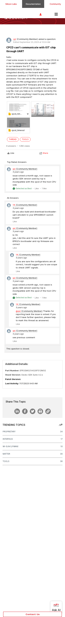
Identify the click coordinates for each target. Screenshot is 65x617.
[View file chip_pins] (42, 109)
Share (45, 153)
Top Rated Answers (17, 162)
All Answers (13, 198)
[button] (28, 114)
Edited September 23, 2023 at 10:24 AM (31, 42)
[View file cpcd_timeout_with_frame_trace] (18, 109)
